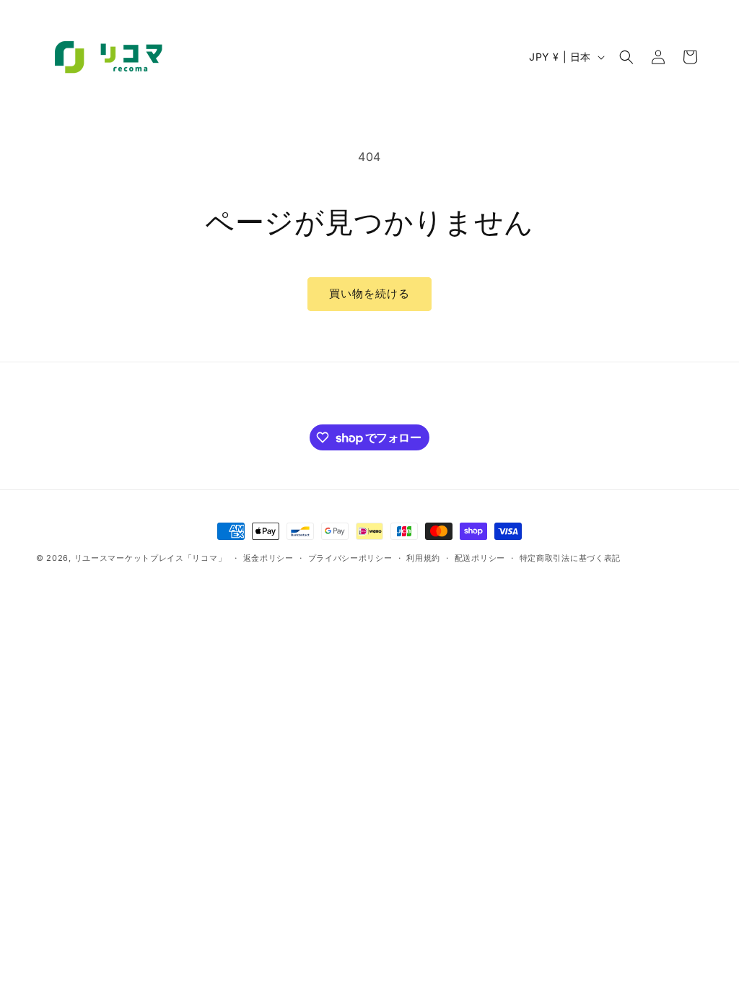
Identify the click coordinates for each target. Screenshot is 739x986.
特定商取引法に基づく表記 (570, 558)
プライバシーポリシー (350, 558)
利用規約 (423, 558)
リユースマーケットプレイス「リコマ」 (150, 558)
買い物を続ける (369, 293)
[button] (626, 57)
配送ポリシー (480, 558)
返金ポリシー (268, 558)
